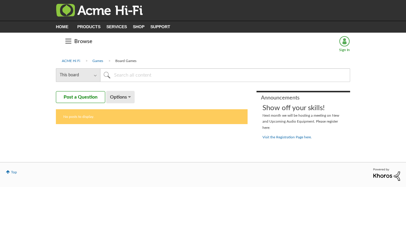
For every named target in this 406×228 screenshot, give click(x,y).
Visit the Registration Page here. (287, 137)
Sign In (344, 50)
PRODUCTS (88, 26)
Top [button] (14, 172)
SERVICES (116, 26)
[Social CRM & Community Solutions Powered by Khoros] (386, 174)
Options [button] (118, 97)
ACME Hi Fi (71, 61)
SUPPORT (160, 26)
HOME (62, 26)
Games (97, 61)
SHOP (138, 26)
